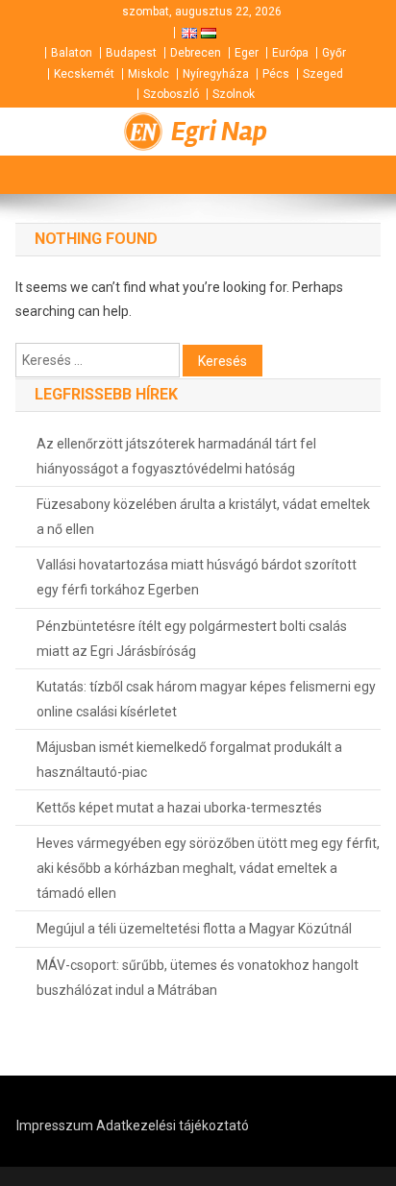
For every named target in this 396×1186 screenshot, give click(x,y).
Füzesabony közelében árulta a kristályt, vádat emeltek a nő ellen (203, 516)
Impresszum (54, 1125)
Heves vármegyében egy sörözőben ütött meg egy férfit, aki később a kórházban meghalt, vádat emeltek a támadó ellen (208, 868)
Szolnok (233, 94)
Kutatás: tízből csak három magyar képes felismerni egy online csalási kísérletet (206, 699)
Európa (290, 53)
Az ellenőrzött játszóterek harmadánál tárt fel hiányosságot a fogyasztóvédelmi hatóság (176, 456)
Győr (334, 53)
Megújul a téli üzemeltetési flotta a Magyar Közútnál (194, 928)
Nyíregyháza (216, 74)
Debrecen (195, 53)
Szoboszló (171, 94)
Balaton (71, 53)
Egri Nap (219, 131)
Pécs (275, 74)
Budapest (131, 53)
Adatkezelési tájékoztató (172, 1125)
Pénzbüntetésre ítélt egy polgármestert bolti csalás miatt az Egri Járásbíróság (192, 638)
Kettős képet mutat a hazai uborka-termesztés (179, 807)
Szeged (323, 74)
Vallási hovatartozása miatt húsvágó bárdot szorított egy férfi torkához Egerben (197, 577)
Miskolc (148, 74)
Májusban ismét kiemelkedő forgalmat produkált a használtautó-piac (189, 759)
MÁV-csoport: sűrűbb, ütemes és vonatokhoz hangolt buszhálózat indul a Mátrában (198, 977)
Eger (247, 53)
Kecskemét (84, 74)
